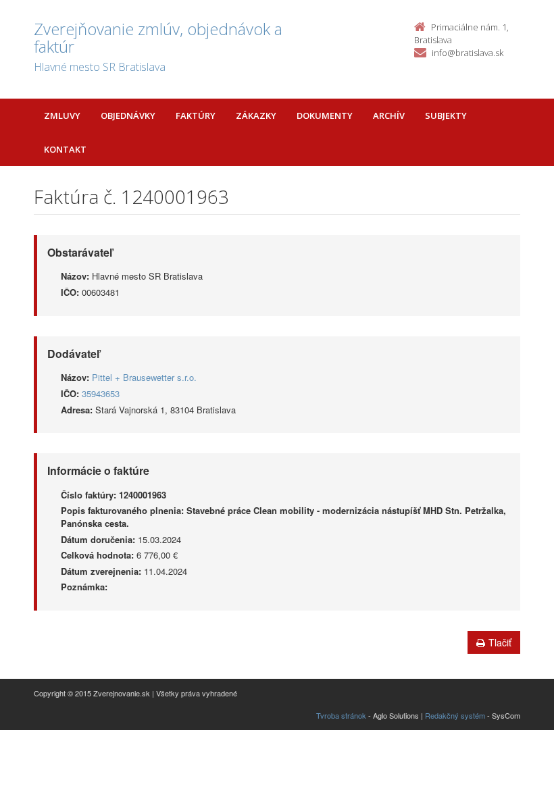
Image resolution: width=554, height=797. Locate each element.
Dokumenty (325, 115)
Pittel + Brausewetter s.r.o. (144, 377)
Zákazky (256, 115)
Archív (389, 115)
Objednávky (128, 115)
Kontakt (65, 149)
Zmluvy (62, 115)
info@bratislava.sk (467, 53)
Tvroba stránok (341, 715)
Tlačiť (499, 642)
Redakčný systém (455, 715)
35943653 (101, 393)
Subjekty (446, 115)
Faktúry (196, 115)
